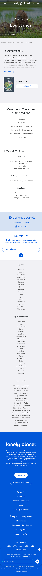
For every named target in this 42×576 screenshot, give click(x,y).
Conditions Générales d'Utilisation (11, 568)
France (21, 284)
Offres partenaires (21, 510)
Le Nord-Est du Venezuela (21, 130)
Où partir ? (21, 492)
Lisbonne (21, 331)
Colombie (21, 280)
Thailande (21, 309)
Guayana (21, 123)
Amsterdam (21, 322)
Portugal (21, 304)
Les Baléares (21, 366)
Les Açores (21, 363)
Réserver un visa (21, 193)
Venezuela (21, 19)
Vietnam (21, 373)
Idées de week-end (21, 501)
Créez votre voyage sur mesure (21, 181)
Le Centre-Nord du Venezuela (22, 126)
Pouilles (21, 351)
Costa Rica (21, 277)
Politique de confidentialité (26, 566)
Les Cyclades (21, 327)
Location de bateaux (21, 169)
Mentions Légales (11, 566)
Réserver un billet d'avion (21, 525)
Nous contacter (21, 534)
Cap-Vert (21, 275)
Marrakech (21, 344)
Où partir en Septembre (21, 405)
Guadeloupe (21, 336)
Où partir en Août (21, 403)
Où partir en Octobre (21, 408)
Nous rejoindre (21, 530)
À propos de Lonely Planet (21, 517)
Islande (21, 292)
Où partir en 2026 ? (21, 425)
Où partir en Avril (21, 393)
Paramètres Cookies (22, 571)
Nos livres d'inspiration (21, 482)
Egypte (21, 282)
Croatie (21, 272)
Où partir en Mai (21, 396)
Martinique (21, 341)
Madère (21, 371)
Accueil (3, 42)
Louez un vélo (21, 166)
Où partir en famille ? (21, 423)
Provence (21, 354)
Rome (21, 356)
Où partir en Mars (21, 391)
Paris (21, 349)
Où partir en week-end (21, 415)
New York (21, 346)
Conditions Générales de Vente (32, 568)
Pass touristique (21, 195)
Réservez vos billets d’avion (21, 161)
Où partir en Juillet (21, 401)
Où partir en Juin (21, 398)
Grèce (21, 287)
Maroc (21, 299)
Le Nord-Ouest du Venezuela (21, 134)
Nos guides (21, 475)
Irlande (21, 289)
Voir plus (7, 72)
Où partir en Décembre (21, 413)
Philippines (21, 302)
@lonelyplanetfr (22, 226)
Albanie (21, 270)
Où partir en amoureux (21, 418)
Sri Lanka (21, 307)
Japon (21, 297)
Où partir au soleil (21, 420)
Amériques (11, 42)
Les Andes (22, 137)
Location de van (21, 164)
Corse (21, 329)
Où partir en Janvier (21, 386)
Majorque (21, 339)
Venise (21, 368)
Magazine (21, 497)
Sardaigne (21, 358)
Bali (21, 324)
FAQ (21, 505)
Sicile (21, 361)
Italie (21, 294)
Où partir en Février (21, 388)
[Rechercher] (34, 3)
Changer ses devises (21, 198)
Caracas (22, 119)
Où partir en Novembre (21, 410)
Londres (21, 334)
